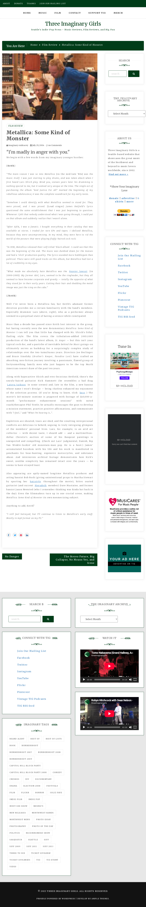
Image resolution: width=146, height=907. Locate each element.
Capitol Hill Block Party (25, 766)
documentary (43, 779)
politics (15, 833)
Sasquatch (16, 840)
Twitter (123, 272)
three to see (17, 853)
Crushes (14, 779)
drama (13, 786)
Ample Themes (100, 899)
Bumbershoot (30, 745)
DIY (27, 779)
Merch (118, 13)
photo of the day (42, 826)
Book (13, 745)
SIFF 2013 (48, 846)
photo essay (43, 819)
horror (39, 792)
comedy (57, 772)
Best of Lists (54, 739)
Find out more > (118, 174)
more (130, 201)
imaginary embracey (18, 145)
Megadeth (41, 485)
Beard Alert (17, 739)
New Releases (18, 813)
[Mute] (130, 679)
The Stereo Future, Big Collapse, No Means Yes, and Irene (75, 559)
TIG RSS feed (126, 316)
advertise (128, 198)
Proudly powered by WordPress (56, 899)
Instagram (125, 279)
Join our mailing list (53, 3)
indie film (16, 799)
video (13, 866)
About (6, 3)
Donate (18, 3)
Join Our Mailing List (31, 651)
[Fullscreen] (135, 679)
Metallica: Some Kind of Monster (38, 135)
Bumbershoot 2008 (49, 752)
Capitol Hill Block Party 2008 (28, 772)
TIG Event (52, 860)
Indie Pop (34, 799)
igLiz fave (56, 792)
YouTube (123, 286)
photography (18, 826)
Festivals (52, 786)
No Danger (12, 556)
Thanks (31, 3)
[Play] (84, 679)
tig (38, 860)
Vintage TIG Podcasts (31, 698)
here (82, 392)
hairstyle (35, 481)
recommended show (38, 833)
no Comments (55, 145)
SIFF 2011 (32, 846)
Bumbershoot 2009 (21, 759)
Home (27, 13)
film (12, 792)
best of (35, 739)
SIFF (46, 840)
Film (57, 13)
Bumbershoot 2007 (21, 752)
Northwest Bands (43, 813)
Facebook (124, 265)
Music (42, 13)
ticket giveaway (41, 853)
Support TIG (97, 13)
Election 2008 (31, 786)
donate (114, 198)
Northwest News (20, 819)
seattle (33, 840)
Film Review (15, 125)
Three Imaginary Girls (73, 24)
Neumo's (38, 806)
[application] (109, 666)
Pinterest (124, 299)
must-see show (19, 806)
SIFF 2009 (15, 846)
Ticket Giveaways (20, 860)
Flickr (122, 293)
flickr (25, 792)
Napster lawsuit (78, 271)
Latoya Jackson (16, 384)
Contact (75, 13)
